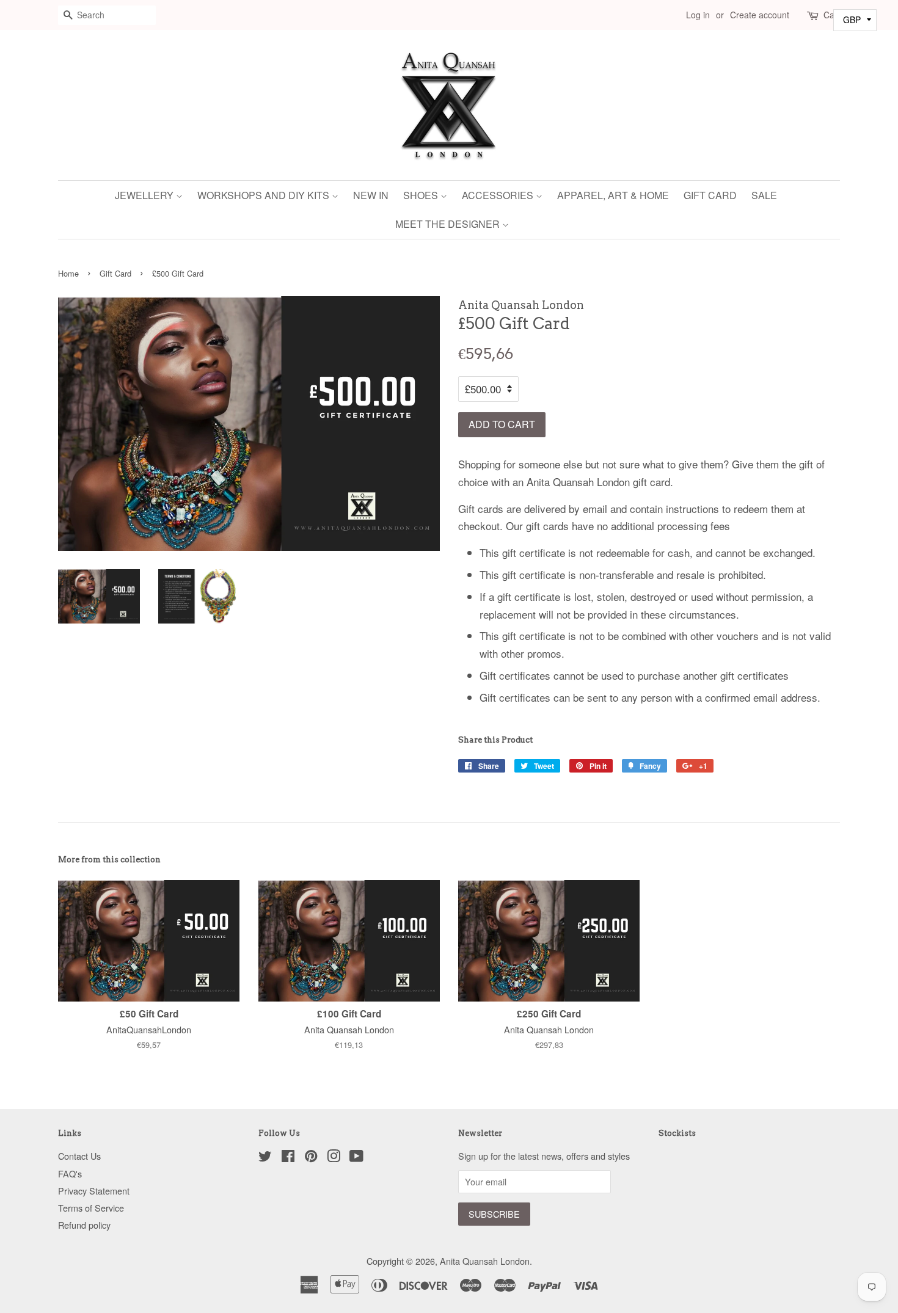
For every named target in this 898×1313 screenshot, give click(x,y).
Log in (698, 15)
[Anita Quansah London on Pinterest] (311, 1157)
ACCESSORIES (499, 195)
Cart (831, 15)
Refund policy (84, 1224)
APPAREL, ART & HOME (613, 195)
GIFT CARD (710, 195)
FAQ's (70, 1173)
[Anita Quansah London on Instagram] (333, 1157)
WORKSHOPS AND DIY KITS (264, 195)
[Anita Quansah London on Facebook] (288, 1157)
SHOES (421, 195)
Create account (759, 15)
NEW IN (371, 195)
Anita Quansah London (485, 1260)
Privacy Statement (94, 1190)
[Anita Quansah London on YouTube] (356, 1157)
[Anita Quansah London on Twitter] (265, 1157)
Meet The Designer (448, 224)
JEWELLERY (145, 195)
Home (68, 273)
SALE (764, 195)
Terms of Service (91, 1207)
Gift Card (115, 273)
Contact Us (79, 1155)
